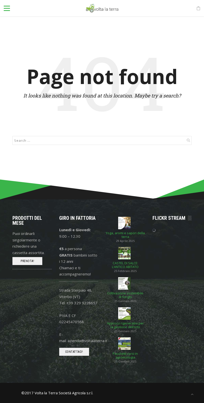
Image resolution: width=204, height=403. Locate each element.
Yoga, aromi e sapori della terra (125, 235)
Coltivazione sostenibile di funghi (125, 295)
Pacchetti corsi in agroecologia (125, 355)
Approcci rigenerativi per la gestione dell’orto (125, 325)
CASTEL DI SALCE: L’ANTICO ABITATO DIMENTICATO (125, 265)
